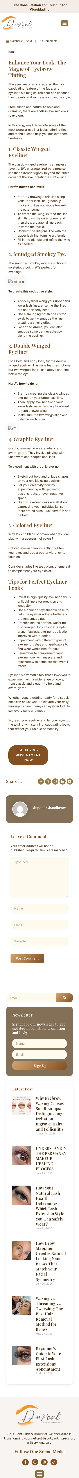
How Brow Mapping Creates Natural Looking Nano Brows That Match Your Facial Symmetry (51, 1261)
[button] (64, 23)
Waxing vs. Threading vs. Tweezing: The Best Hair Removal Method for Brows (49, 1314)
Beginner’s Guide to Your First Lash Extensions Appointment (48, 1359)
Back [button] (12, 51)
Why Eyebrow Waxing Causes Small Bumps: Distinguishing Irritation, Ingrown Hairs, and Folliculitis (50, 1114)
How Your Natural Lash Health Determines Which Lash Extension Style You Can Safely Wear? (50, 1206)
